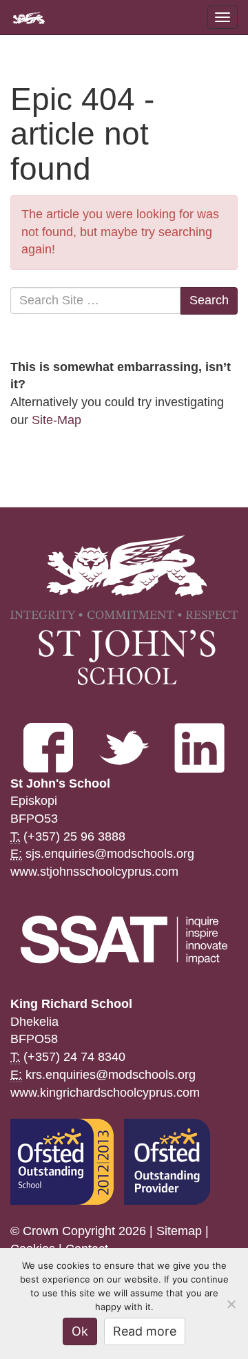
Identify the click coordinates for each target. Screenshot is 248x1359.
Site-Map (56, 420)
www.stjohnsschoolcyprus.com (94, 871)
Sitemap (179, 1231)
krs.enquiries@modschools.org (110, 1075)
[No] (231, 1304)
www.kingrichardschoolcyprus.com (105, 1092)
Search (209, 300)
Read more (144, 1331)
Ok (80, 1331)
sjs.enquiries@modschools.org (109, 854)
